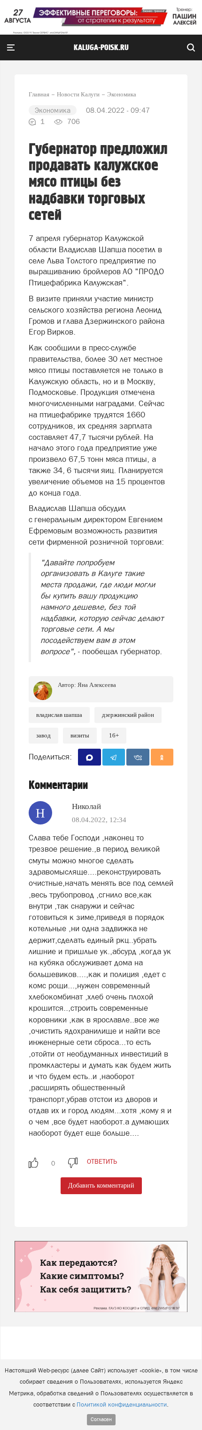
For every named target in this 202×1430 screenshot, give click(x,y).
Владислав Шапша (59, 714)
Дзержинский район (128, 714)
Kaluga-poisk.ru (101, 47)
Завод (43, 735)
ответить (102, 1161)
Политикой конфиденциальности (122, 1404)
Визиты (79, 735)
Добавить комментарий (101, 1185)
